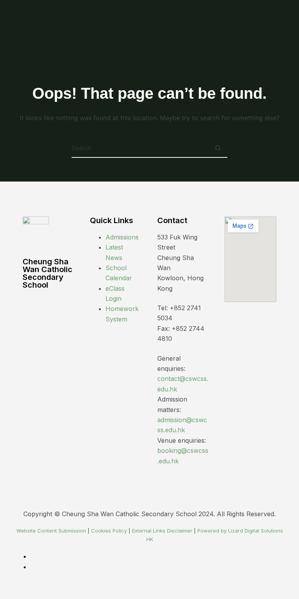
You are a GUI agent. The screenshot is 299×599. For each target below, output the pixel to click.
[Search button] (217, 148)
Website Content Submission (51, 530)
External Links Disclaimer (162, 530)
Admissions (122, 237)
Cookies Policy (109, 530)
